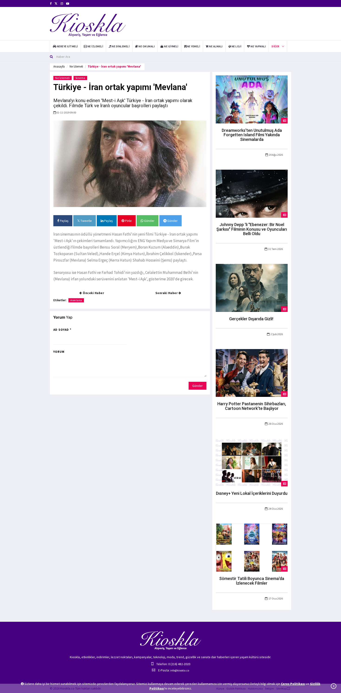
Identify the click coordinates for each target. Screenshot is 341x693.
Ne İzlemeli (76, 66)
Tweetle (86, 221)
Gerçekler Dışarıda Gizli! (251, 318)
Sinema (80, 78)
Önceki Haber (93, 293)
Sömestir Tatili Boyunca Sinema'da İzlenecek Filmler (251, 581)
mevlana (76, 300)
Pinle (128, 221)
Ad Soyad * (62, 330)
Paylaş (63, 221)
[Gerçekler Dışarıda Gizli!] (252, 287)
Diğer (275, 46)
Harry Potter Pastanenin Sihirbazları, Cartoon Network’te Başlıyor (251, 406)
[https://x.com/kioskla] (56, 3)
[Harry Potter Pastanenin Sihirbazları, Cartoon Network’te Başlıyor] (252, 372)
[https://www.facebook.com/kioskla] (50, 3)
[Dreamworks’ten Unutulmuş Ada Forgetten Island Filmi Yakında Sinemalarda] (252, 99)
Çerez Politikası (293, 684)
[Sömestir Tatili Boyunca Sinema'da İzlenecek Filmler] (252, 547)
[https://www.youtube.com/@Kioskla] (67, 3)
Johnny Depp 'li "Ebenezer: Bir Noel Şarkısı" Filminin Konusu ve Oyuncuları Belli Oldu (251, 229)
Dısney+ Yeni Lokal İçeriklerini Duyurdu (251, 493)
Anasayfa (59, 66)
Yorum (58, 352)
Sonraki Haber (166, 293)
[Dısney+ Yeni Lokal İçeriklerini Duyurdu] (252, 462)
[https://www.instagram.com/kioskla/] (62, 3)
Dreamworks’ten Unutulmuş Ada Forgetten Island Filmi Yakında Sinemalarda (252, 135)
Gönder (148, 221)
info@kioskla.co (179, 670)
